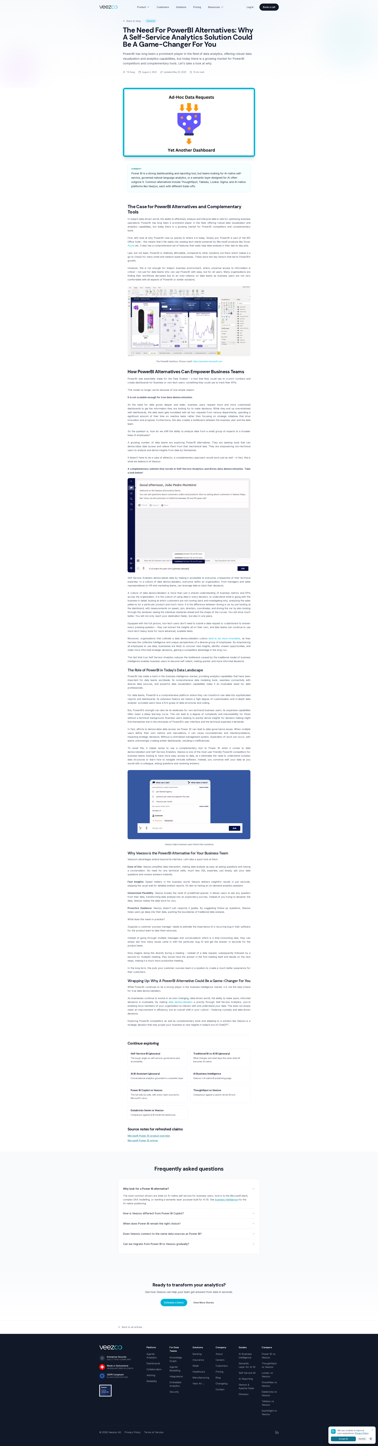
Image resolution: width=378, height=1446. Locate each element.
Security (174, 1391)
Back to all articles (132, 1327)
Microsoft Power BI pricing (143, 1140)
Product (141, 7)
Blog (218, 1377)
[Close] (372, 1429)
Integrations (176, 1376)
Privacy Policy (133, 1432)
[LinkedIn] (277, 1432)
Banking (197, 1353)
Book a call (269, 7)
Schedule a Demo (174, 1302)
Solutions (181, 7)
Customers (163, 7)
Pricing (197, 7)
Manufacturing (201, 1377)
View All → (199, 1383)
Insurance (198, 1359)
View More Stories (203, 1302)
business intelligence (226, 1199)
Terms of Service (153, 1432)
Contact (220, 1389)
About (219, 1353)
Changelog (222, 1383)
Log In (250, 7)
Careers (220, 1359)
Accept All (343, 1439)
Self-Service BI (247, 1372)
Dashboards (153, 1363)
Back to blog (133, 21)
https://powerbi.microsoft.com (207, 361)
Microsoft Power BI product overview (149, 1135)
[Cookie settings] (370, 1438)
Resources (214, 7)
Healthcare (199, 1371)
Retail (196, 1365)
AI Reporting (246, 1378)
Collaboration (154, 1369)
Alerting (150, 1375)
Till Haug (130, 72)
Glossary (244, 1394)
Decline (362, 1439)
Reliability (151, 1381)
